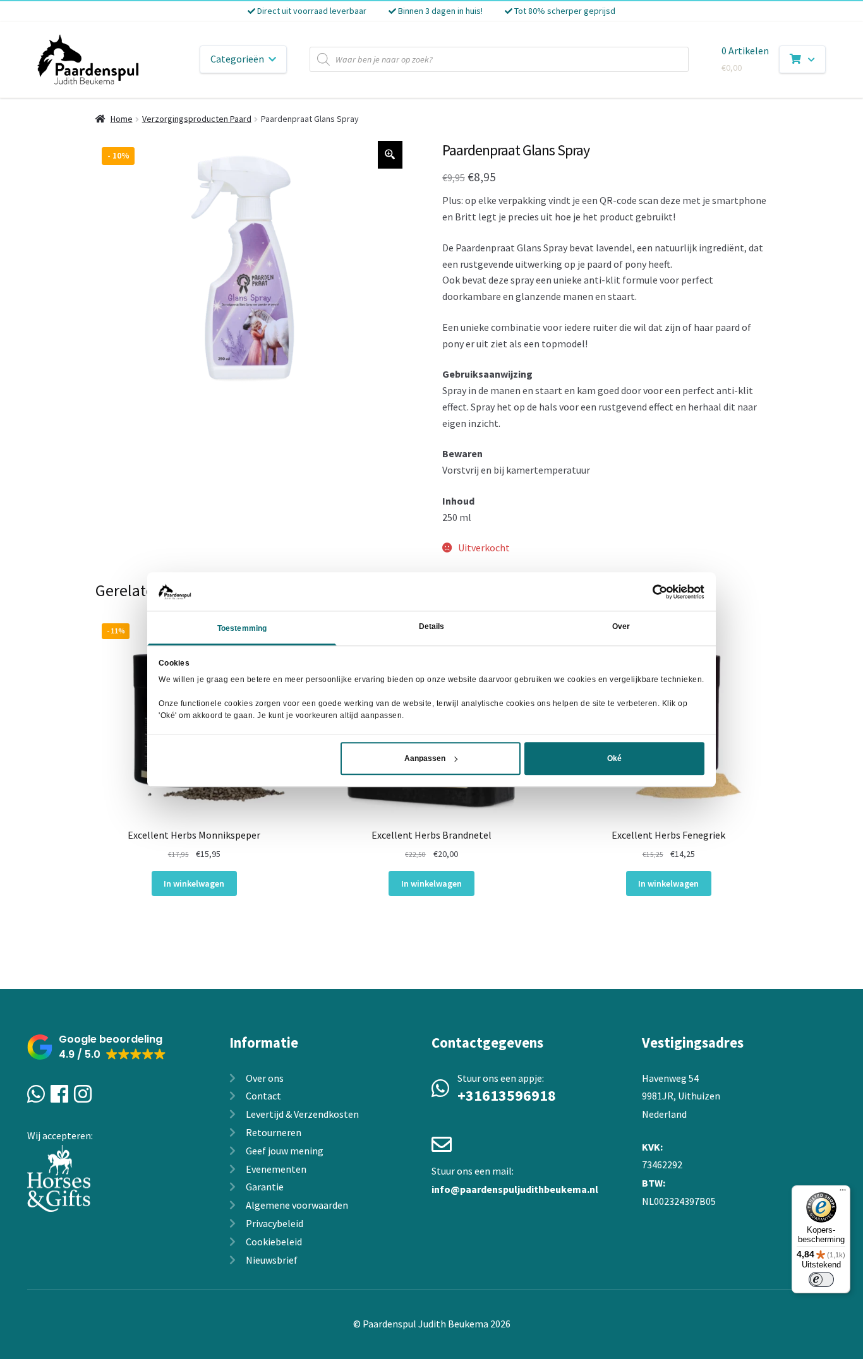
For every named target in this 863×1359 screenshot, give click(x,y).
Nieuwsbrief (272, 1260)
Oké (614, 758)
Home (122, 118)
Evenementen (276, 1169)
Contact (263, 1095)
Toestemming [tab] (242, 629)
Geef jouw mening (284, 1150)
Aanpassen (424, 758)
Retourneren (273, 1132)
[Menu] (842, 1192)
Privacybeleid (274, 1223)
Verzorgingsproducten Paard (196, 118)
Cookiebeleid (274, 1241)
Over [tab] (621, 627)
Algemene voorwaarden (297, 1205)
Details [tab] (432, 627)
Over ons (265, 1078)
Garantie (265, 1186)
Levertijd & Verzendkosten (302, 1114)
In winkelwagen (194, 883)
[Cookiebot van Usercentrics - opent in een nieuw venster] (649, 591)
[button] (96, 1047)
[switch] (821, 1279)
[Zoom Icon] (390, 155)
